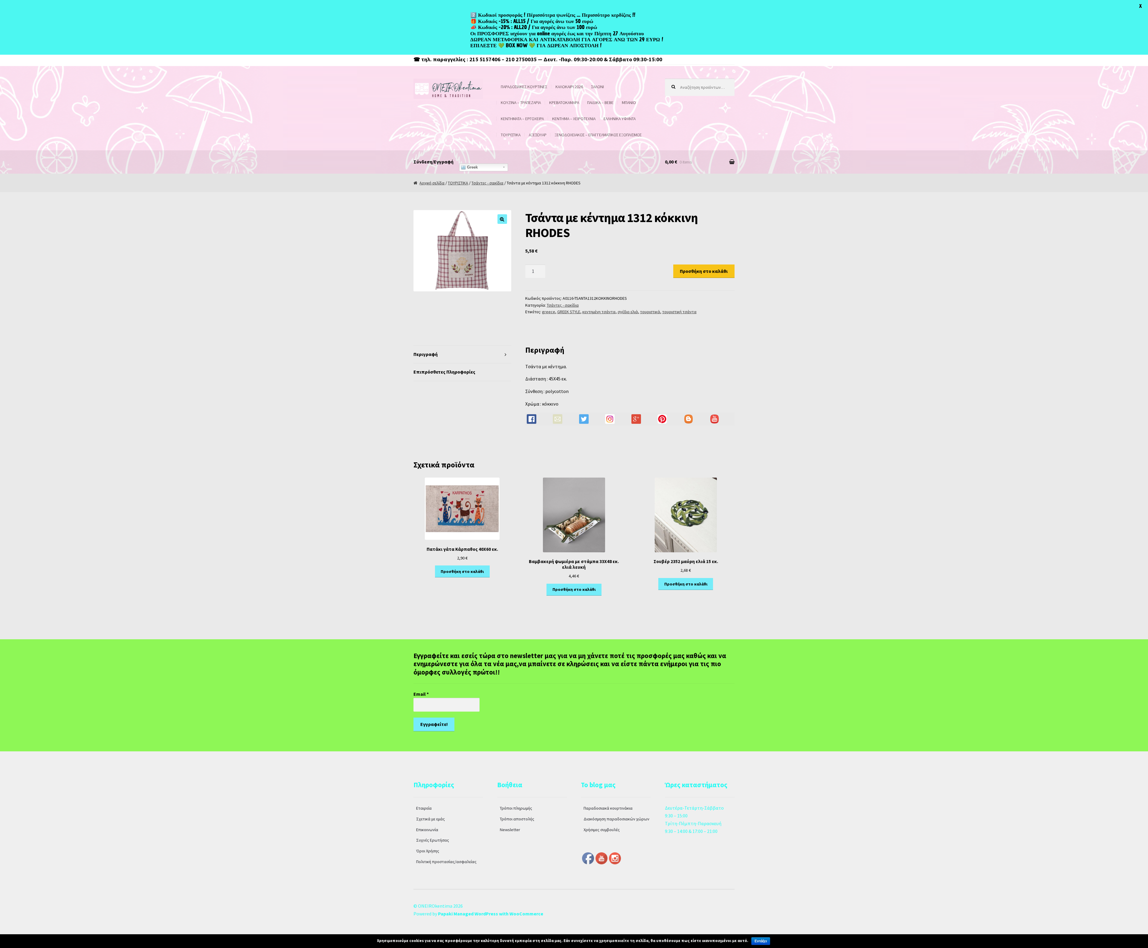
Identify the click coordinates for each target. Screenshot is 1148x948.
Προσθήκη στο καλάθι (704, 271)
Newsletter (510, 829)
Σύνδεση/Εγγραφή (433, 162)
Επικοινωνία (427, 829)
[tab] (462, 354)
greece (548, 311)
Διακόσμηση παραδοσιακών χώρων (616, 819)
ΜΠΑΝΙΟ (629, 102)
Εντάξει (761, 941)
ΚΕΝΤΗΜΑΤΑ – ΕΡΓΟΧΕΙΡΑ (522, 118)
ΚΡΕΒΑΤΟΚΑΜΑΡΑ (564, 102)
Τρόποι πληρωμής (516, 808)
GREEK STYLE (568, 311)
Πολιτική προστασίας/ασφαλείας (446, 861)
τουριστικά (650, 311)
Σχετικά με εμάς (430, 819)
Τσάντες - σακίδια (487, 183)
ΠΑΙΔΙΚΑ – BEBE (600, 102)
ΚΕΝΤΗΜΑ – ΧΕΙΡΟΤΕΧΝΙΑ (574, 118)
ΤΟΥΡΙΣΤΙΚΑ (510, 134)
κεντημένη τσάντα (599, 311)
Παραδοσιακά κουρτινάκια (608, 808)
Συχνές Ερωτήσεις (432, 840)
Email (421, 694)
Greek (472, 167)
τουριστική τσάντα (679, 311)
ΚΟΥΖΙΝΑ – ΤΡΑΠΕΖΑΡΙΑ (521, 102)
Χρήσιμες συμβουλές (602, 829)
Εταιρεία (424, 808)
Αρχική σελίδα (432, 183)
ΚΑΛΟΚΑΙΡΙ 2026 (569, 86)
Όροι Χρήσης (427, 851)
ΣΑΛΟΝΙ (597, 86)
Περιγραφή (425, 354)
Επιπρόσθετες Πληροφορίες (444, 372)
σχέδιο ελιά (628, 311)
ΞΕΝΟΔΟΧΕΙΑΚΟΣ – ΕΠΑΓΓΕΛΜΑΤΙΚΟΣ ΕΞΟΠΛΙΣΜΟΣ (598, 134)
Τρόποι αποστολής (517, 819)
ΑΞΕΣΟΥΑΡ (537, 134)
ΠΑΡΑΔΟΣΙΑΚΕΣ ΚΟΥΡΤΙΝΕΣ (524, 86)
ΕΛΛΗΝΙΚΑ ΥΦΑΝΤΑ (620, 118)
